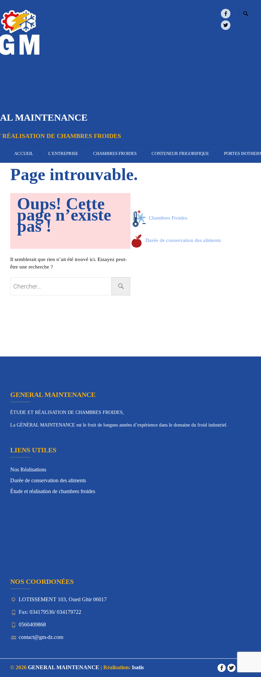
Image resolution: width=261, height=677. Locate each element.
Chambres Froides (115, 153)
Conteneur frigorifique (180, 153)
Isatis (138, 667)
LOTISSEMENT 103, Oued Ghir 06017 (63, 599)
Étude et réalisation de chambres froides (52, 491)
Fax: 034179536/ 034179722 (50, 612)
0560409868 (32, 624)
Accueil (23, 153)
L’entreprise (63, 153)
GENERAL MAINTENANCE (63, 667)
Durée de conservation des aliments (182, 240)
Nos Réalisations (28, 469)
